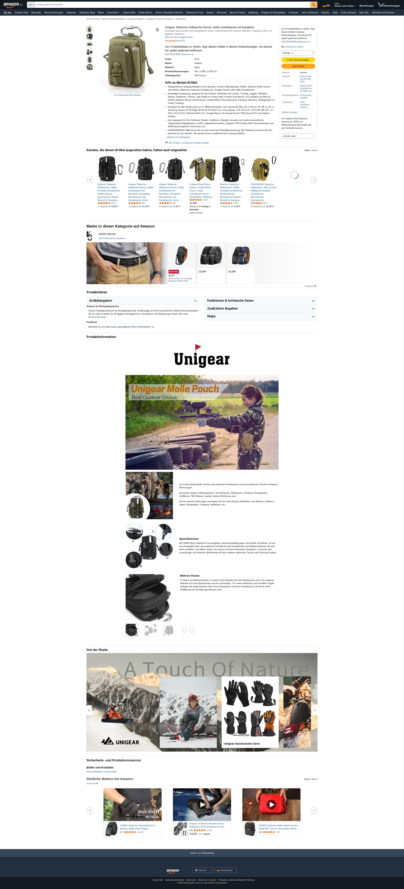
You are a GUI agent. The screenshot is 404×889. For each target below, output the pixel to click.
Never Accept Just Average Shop (305, 79)
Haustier (325, 12)
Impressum (191, 880)
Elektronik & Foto (194, 12)
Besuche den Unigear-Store (179, 37)
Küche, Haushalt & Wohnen (169, 12)
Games (210, 12)
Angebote (71, 12)
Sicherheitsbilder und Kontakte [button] (101, 771)
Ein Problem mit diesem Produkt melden (189, 143)
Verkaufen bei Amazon (383, 12)
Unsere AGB (157, 880)
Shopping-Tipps (87, 12)
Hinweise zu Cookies (207, 880)
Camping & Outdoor (135, 19)
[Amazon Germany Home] (173, 871)
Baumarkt (221, 12)
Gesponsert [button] (309, 286)
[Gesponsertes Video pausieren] (157, 812)
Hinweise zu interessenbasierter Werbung (237, 880)
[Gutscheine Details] (119, 12)
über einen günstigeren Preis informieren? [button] (129, 326)
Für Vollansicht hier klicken (127, 95)
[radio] (90, 29)
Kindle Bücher (145, 12)
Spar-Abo (364, 12)
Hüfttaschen (181, 19)
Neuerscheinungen (53, 12)
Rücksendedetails (97, 317)
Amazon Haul (21, 12)
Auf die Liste (289, 136)
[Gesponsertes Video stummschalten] (157, 817)
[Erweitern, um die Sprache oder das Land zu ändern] (212, 870)
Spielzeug (253, 12)
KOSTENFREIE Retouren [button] (294, 41)
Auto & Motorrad (310, 12)
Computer (294, 12)
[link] (111, 192)
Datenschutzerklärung (174, 880)
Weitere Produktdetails (178, 137)
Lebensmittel (129, 12)
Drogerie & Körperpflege (273, 12)
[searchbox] (173, 5)
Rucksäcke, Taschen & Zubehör (159, 19)
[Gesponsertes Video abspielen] (202, 805)
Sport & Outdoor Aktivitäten (113, 19)
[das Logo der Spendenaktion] (89, 236)
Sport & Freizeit (237, 12)
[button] (7, 12)
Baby (335, 12)
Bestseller (36, 12)
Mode (101, 12)
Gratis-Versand (348, 12)
